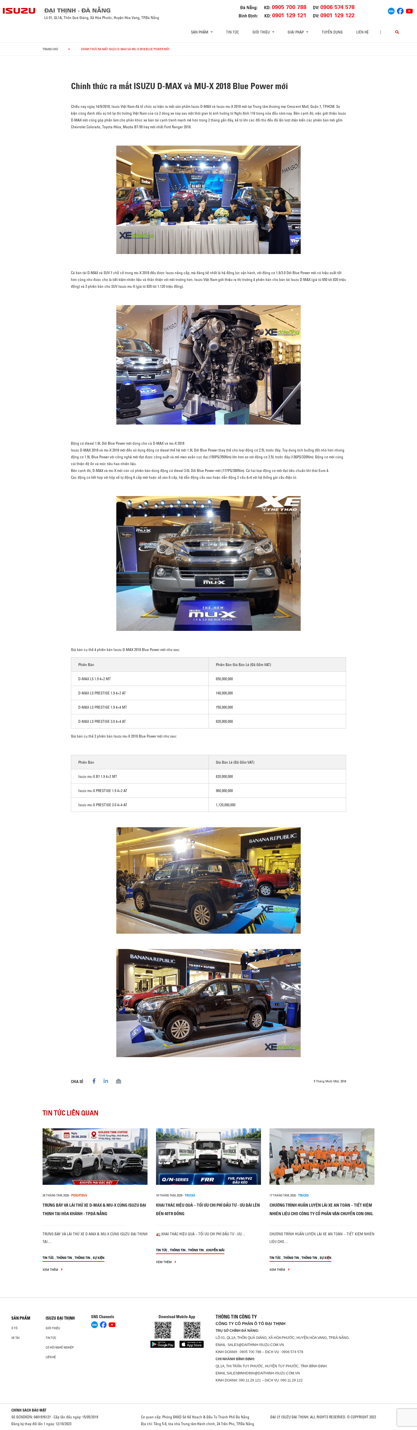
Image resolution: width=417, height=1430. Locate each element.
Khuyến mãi (215, 1250)
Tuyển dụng (332, 32)
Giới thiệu (53, 1328)
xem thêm (51, 1269)
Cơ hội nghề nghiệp (60, 1347)
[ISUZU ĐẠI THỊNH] (19, 11)
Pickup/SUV (79, 1195)
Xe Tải (15, 1338)
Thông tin (64, 1257)
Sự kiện (98, 1257)
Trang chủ (50, 49)
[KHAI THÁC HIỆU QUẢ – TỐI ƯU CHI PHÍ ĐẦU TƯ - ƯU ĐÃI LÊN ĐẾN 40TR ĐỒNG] (208, 1156)
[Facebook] (400, 10)
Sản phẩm (20, 1318)
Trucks (190, 1195)
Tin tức (232, 32)
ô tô (14, 1328)
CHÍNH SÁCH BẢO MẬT (29, 1410)
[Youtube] (409, 10)
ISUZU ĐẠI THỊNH (60, 1318)
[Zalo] (391, 10)
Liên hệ (362, 32)
